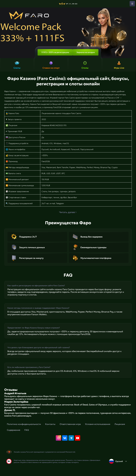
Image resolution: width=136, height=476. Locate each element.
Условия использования (97, 424)
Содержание (13, 430)
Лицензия (119, 424)
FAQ (26, 430)
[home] (68, 3)
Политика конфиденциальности (24, 424)
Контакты (50, 424)
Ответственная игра (70, 424)
